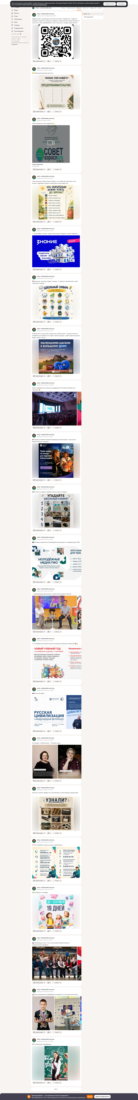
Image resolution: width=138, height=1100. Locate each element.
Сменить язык (15, 34)
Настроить (121, 4)
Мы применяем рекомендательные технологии (20, 42)
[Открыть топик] (56, 21)
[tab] (63, 8)
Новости (14, 39)
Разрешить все (109, 4)
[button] (39, 61)
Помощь (23, 37)
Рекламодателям (16, 37)
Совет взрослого (37, 164)
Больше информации (40, 5)
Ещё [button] (18, 39)
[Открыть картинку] (54, 408)
